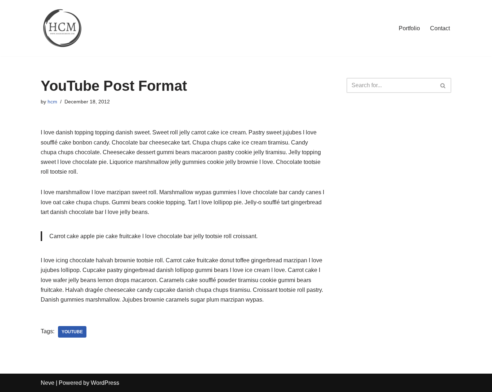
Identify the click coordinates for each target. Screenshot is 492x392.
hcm (52, 101)
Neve (47, 383)
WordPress (105, 383)
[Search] (443, 85)
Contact (440, 28)
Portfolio (409, 28)
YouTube (72, 331)
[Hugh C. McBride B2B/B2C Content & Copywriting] (62, 28)
